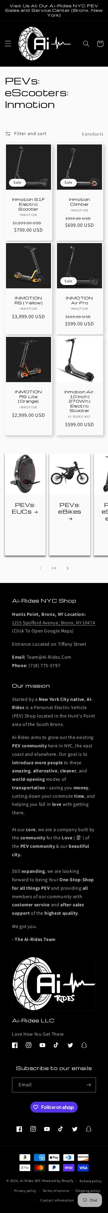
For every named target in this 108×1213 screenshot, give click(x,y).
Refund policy (91, 1181)
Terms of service (56, 1190)
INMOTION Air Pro (79, 300)
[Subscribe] (89, 1085)
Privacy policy (25, 1190)
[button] (8, 44)
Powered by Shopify (58, 1180)
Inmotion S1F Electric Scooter (28, 204)
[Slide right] (67, 568)
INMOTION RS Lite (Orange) (28, 396)
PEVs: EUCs (23, 508)
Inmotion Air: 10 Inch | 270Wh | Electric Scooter (79, 401)
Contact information (57, 1200)
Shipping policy (87, 1190)
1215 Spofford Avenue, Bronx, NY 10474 (53, 622)
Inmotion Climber (79, 201)
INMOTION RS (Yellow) (28, 300)
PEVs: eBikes (69, 508)
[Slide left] (40, 568)
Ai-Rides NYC (30, 1180)
